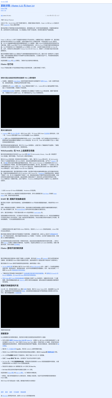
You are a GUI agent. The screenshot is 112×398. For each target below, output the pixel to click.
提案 (6, 163)
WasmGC (53, 161)
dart (5, 10)
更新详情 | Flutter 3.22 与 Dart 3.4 (17, 5)
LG (3, 138)
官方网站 (17, 244)
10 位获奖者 (17, 292)
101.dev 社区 (4, 1)
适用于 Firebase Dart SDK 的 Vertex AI (20, 340)
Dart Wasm (46, 193)
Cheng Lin (22, 280)
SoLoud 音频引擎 (7, 266)
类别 (6, 392)
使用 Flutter (44, 81)
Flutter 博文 (11, 372)
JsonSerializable (21, 209)
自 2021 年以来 (15, 133)
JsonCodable (37, 212)
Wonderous (41, 173)
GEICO (13, 86)
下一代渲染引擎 (11, 349)
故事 (25, 289)
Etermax (39, 258)
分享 (19, 86)
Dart (14, 60)
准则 (10, 392)
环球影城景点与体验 (8, 91)
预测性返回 (51, 352)
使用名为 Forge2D (51, 273)
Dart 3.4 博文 (19, 372)
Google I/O (7, 25)
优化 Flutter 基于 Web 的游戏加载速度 (13, 278)
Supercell (45, 258)
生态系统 (47, 133)
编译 (29, 154)
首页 (2, 392)
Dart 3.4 (6, 242)
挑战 (23, 291)
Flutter (9, 60)
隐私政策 (23, 392)
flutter (2, 10)
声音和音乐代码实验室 (18, 270)
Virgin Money (17, 81)
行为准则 (16, 392)
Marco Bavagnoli (35, 266)
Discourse (5, 395)
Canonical (5, 133)
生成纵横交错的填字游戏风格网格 (33, 273)
